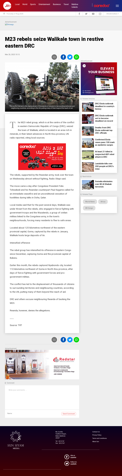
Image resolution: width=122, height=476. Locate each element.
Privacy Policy (96, 435)
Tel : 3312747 (60, 441)
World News (90, 202)
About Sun (95, 441)
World (24, 4)
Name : (10, 413)
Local (17, 4)
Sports (33, 4)
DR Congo (89, 208)
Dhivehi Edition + (113, 14)
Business (57, 4)
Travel (66, 4)
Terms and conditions (99, 438)
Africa (103, 202)
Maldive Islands (74, 5)
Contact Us (96, 432)
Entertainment (44, 4)
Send (69, 414)
